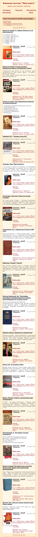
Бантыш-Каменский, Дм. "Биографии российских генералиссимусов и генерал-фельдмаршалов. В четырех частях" (17, 297)
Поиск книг (19, 10)
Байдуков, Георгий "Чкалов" (12, 263)
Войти (31, 12)
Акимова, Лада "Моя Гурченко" (13, 164)
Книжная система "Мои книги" (19, 3)
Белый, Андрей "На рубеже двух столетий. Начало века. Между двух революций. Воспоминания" (17, 467)
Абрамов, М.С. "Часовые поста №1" (15, 136)
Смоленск (9, 24)
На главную (7, 10)
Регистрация (7, 12)
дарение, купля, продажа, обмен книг (19, 6)
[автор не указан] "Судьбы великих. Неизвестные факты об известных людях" (17, 67)
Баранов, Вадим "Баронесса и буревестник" (18, 332)
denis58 (22, 46)
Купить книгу (16, 52)
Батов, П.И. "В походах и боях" (13, 364)
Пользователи (31, 10)
